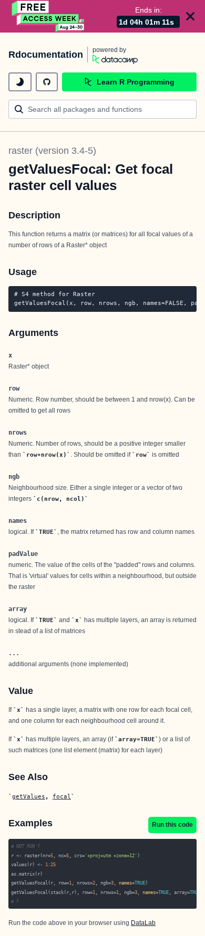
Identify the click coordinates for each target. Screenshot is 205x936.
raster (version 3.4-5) (52, 150)
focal (62, 796)
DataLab (143, 923)
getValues (28, 796)
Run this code (172, 824)
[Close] (190, 16)
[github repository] (47, 81)
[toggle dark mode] (20, 81)
